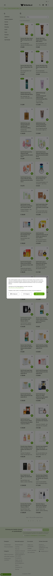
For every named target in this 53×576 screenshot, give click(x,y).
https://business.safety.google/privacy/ (16, 287)
